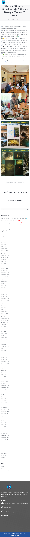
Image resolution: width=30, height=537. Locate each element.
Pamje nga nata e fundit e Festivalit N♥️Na (11, 220)
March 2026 (4, 248)
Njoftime (3, 457)
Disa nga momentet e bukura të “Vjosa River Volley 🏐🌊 (14, 218)
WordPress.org (4, 473)
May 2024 (3, 287)
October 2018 (4, 413)
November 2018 (5, 411)
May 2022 (3, 329)
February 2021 (4, 357)
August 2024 (4, 281)
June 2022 (3, 326)
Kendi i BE (3, 455)
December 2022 (5, 318)
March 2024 (4, 292)
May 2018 (3, 424)
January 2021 (4, 359)
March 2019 (4, 403)
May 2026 (3, 244)
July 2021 (3, 348)
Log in (2, 466)
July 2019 (3, 394)
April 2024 (3, 290)
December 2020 (5, 361)
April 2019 (3, 400)
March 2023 (4, 311)
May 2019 (3, 398)
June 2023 (3, 305)
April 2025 (3, 266)
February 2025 (4, 268)
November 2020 (5, 363)
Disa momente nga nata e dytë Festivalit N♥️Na (12, 223)
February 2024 (4, 294)
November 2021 (5, 342)
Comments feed (5, 471)
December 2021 (5, 340)
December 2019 (5, 385)
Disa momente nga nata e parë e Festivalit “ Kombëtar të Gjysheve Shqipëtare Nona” (14, 230)
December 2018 (5, 409)
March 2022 (4, 333)
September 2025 (5, 259)
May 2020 (3, 374)
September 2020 (5, 368)
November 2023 (5, 300)
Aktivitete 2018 (4, 451)
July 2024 (3, 283)
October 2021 (4, 344)
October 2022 (4, 322)
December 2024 (5, 272)
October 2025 (4, 257)
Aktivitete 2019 (13, 182)
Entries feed (4, 468)
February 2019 (4, 405)
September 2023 (5, 303)
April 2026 (3, 246)
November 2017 (5, 437)
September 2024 (5, 279)
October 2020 (4, 366)
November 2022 (5, 320)
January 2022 (4, 337)
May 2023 (3, 307)
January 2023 (4, 316)
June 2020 (3, 372)
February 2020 (4, 381)
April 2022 (3, 331)
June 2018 (3, 422)
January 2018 (4, 433)
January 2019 (4, 407)
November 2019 (5, 387)
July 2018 (3, 420)
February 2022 (4, 335)
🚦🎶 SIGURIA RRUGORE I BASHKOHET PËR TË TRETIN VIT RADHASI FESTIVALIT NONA (15, 226)
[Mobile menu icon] (28, 2)
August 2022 (4, 324)
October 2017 (4, 439)
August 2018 (4, 418)
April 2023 (3, 309)
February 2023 (4, 313)
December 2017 (5, 435)
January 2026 (4, 253)
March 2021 (4, 355)
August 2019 (4, 392)
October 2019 (4, 389)
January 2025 (4, 270)
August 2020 (4, 370)
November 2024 (5, 274)
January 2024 (4, 296)
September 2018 (5, 416)
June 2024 (3, 285)
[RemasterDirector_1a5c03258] (15, 79)
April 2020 (3, 376)
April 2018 (3, 426)
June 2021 (3, 350)
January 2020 (4, 383)
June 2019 (3, 396)
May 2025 (3, 263)
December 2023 (5, 298)
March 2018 (4, 429)
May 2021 (3, 353)
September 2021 (5, 346)
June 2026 (3, 242)
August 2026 (4, 240)
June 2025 (3, 261)
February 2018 (4, 431)
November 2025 (5, 255)
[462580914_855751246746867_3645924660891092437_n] (15, 134)
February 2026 (4, 250)
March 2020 (4, 379)
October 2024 (4, 277)
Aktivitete (3, 448)
